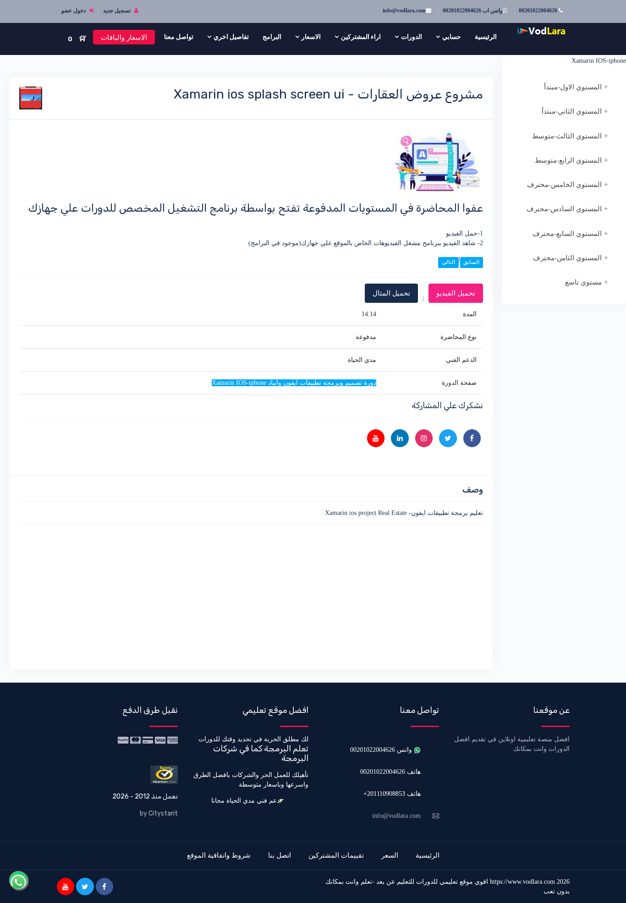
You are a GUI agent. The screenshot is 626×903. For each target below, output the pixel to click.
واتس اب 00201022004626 (473, 10)
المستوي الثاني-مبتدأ (572, 111)
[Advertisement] (251, 595)
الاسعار (311, 37)
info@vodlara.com (404, 10)
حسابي (451, 37)
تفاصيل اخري (231, 37)
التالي (448, 262)
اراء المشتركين (361, 37)
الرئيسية (486, 37)
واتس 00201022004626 (382, 749)
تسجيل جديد (117, 10)
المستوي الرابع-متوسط (568, 160)
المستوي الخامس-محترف (564, 184)
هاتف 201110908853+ (392, 793)
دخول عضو (74, 10)
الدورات (411, 37)
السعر (389, 855)
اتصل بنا (279, 855)
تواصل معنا (178, 37)
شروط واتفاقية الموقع (219, 855)
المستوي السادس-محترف (564, 209)
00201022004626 (539, 10)
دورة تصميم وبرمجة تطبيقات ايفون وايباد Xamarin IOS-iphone (572, 56)
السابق (471, 262)
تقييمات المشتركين (336, 855)
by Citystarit (159, 813)
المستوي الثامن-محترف (567, 258)
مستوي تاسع (583, 282)
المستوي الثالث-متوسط (567, 136)
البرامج (272, 37)
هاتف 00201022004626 (390, 771)
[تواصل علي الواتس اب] (18, 880)
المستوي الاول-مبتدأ (573, 87)
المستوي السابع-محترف (567, 233)
